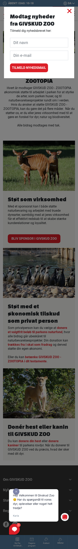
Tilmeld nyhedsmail (29, 68)
